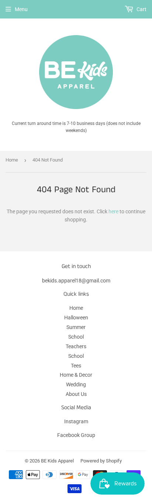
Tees (76, 366)
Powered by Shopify (101, 461)
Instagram (76, 421)
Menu (21, 9)
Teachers (76, 346)
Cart (140, 9)
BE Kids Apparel (57, 461)
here (113, 211)
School (76, 337)
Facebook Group (76, 435)
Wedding (76, 384)
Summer (76, 327)
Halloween (76, 317)
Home (12, 160)
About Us (76, 394)
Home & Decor (76, 375)
